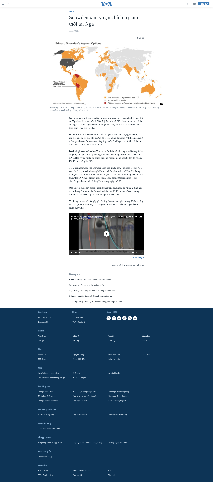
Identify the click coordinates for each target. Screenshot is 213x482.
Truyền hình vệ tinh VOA (48, 373)
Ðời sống (111, 340)
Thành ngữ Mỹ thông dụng (118, 391)
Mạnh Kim (42, 354)
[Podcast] (130, 318)
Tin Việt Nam (77, 317)
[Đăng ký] (135, 318)
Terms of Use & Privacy (117, 414)
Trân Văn (146, 354)
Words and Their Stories (117, 396)
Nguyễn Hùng (78, 354)
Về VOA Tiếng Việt (46, 414)
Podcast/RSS (43, 322)
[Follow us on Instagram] (124, 318)
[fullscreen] (141, 252)
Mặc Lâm (42, 359)
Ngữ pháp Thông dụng (47, 396)
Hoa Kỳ (72, 11)
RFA (109, 470)
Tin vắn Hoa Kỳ (114, 373)
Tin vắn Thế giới (79, 377)
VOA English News (46, 475)
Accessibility (78, 475)
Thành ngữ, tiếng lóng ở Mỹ (84, 391)
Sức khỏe (146, 340)
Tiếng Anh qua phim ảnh (48, 400)
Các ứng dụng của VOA (117, 442)
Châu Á (76, 336)
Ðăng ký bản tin (44, 317)
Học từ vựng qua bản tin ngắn (85, 396)
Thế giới (41, 340)
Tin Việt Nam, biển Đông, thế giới (52, 377)
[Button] (139, 38)
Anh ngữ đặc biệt (80, 400)
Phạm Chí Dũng (79, 359)
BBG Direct (43, 470)
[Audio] (187, 4)
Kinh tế (111, 336)
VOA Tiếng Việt (81, 219)
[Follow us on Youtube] (119, 318)
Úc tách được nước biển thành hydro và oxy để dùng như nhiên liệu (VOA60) (100, 216)
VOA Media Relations (82, 470)
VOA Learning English (117, 400)
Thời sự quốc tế (78, 322)
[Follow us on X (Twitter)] (114, 318)
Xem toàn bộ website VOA (49, 428)
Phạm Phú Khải (114, 354)
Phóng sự (76, 373)
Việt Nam (42, 336)
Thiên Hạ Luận (114, 359)
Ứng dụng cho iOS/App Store (50, 442)
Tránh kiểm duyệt (45, 456)
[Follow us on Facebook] (108, 318)
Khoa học (146, 336)
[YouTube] (194, 4)
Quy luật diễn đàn (80, 414)
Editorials (111, 475)
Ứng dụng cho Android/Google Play (87, 442)
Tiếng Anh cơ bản (45, 391)
